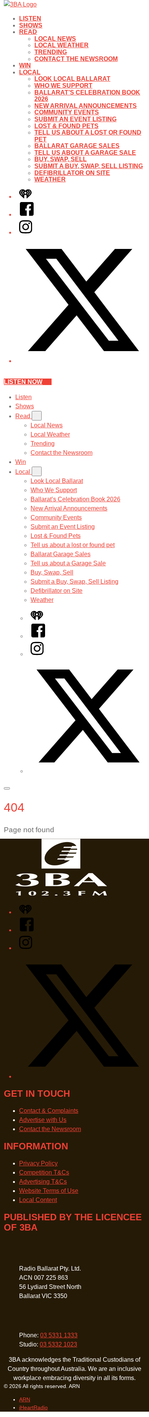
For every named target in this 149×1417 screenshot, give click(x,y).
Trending (50, 52)
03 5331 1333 (59, 1335)
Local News (55, 38)
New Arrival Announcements (85, 106)
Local (29, 72)
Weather (50, 179)
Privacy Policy (38, 1163)
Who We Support (63, 85)
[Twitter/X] (82, 361)
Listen (30, 18)
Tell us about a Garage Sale (85, 152)
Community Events (66, 112)
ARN (24, 1399)
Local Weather (61, 45)
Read (28, 32)
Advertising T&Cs (43, 1181)
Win (25, 65)
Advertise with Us (42, 1120)
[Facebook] (26, 214)
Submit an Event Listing (75, 119)
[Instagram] (25, 232)
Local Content (38, 1200)
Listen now (23, 382)
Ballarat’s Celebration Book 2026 (75, 499)
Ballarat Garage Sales (77, 146)
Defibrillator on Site (72, 173)
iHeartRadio (33, 1407)
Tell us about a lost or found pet (73, 545)
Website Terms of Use (48, 1191)
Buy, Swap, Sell (60, 159)
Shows (30, 25)
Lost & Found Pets (66, 126)
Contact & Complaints (48, 1110)
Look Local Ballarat (72, 78)
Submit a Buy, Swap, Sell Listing (88, 166)
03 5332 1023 (58, 1344)
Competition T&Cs (44, 1172)
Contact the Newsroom (76, 59)
